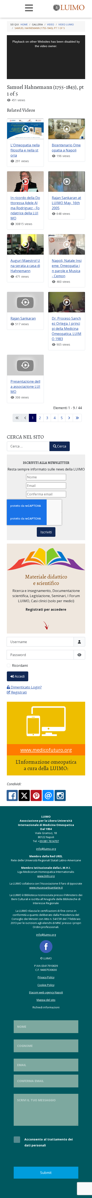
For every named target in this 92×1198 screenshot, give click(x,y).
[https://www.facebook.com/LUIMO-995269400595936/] (46, 946)
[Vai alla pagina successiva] (69, 418)
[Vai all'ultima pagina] (77, 418)
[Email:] (48, 795)
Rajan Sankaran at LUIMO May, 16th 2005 (66, 202)
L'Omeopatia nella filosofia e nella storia (25, 150)
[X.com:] (24, 795)
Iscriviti (46, 532)
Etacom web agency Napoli (46, 992)
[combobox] (28, 446)
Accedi (20, 676)
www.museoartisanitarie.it (46, 887)
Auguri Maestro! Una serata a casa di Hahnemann (25, 265)
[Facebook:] (12, 795)
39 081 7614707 (49, 841)
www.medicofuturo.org (46, 749)
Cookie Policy (45, 985)
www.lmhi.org (46, 876)
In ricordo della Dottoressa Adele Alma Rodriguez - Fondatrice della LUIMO (25, 208)
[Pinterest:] (36, 795)
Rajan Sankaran (23, 318)
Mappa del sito (46, 1000)
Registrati (19, 692)
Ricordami (20, 665)
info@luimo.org (46, 849)
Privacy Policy (46, 977)
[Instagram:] (60, 795)
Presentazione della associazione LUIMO (25, 386)
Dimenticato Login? (26, 687)
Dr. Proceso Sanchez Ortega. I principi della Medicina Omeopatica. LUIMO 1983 (66, 328)
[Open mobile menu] (29, 8)
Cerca (61, 446)
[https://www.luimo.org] (69, 7)
